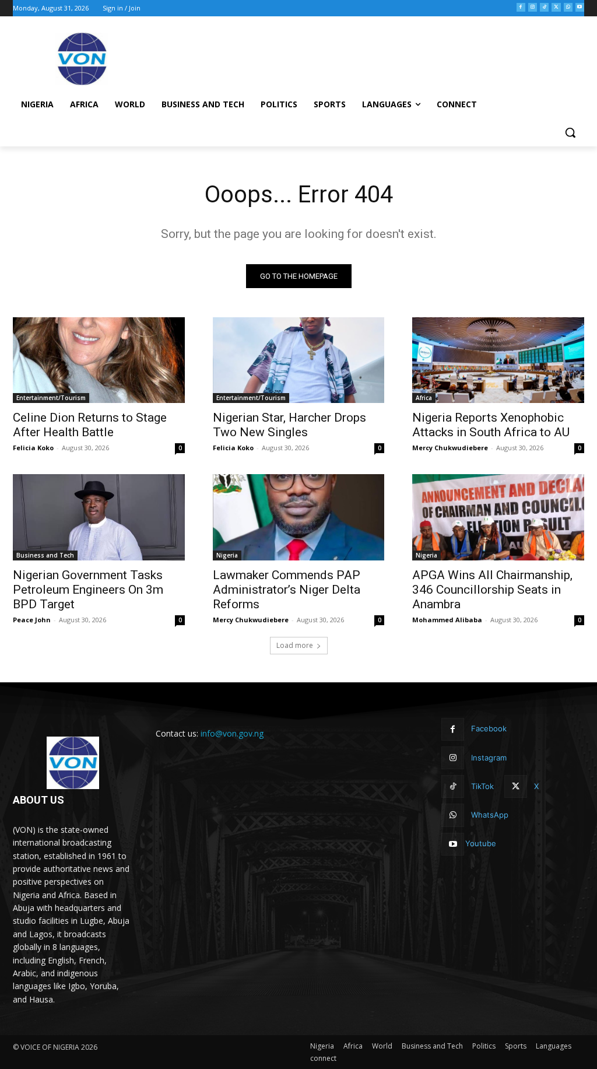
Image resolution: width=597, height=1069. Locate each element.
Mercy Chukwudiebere (450, 447)
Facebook (489, 728)
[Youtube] (579, 7)
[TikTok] (544, 7)
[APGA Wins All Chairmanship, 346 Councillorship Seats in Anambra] (498, 517)
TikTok (482, 786)
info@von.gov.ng (232, 733)
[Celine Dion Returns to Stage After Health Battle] (99, 360)
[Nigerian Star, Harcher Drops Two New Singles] (299, 360)
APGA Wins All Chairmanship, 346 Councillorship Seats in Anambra (492, 589)
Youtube (480, 843)
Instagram (489, 757)
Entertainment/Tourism (51, 398)
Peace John (32, 619)
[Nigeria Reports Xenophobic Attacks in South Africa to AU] (498, 360)
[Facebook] (521, 7)
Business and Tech (45, 555)
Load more (294, 645)
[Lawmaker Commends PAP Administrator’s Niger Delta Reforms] (299, 517)
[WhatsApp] (568, 7)
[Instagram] (532, 7)
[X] (556, 7)
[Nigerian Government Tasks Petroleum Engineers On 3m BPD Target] (99, 517)
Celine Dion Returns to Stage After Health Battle (90, 425)
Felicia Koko (33, 447)
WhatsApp (489, 814)
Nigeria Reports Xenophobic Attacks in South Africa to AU (491, 425)
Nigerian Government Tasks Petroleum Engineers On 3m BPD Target (88, 589)
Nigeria (227, 555)
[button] (570, 132)
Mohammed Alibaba (447, 619)
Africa (424, 398)
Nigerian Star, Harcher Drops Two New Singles (289, 425)
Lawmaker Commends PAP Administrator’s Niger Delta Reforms (286, 589)
